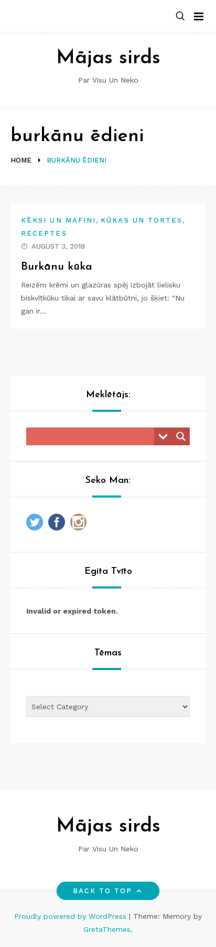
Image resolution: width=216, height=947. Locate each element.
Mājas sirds (108, 58)
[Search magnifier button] (181, 436)
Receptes (44, 233)
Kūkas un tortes (141, 220)
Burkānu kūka (56, 266)
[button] (180, 16)
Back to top (103, 891)
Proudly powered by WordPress (71, 916)
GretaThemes (107, 929)
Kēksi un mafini (58, 220)
